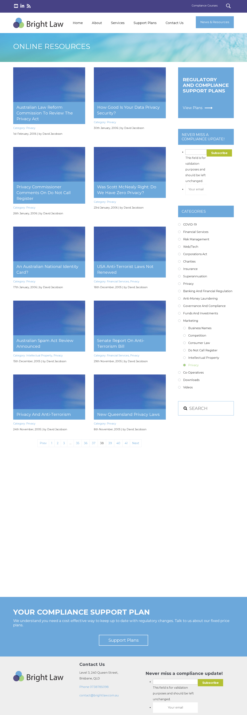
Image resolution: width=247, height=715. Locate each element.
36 (85, 443)
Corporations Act (195, 254)
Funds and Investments (200, 313)
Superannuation (195, 276)
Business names (199, 328)
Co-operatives (193, 372)
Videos (188, 387)
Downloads (191, 380)
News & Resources (214, 22)
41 (126, 443)
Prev (43, 443)
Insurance (190, 269)
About (97, 23)
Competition (197, 335)
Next (135, 443)
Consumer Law (199, 343)
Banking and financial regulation (207, 291)
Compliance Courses (205, 5)
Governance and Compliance (204, 306)
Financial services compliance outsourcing (126, 50)
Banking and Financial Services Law (125, 34)
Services (118, 23)
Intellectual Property (39, 355)
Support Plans (145, 23)
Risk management (196, 239)
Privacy (30, 128)
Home (78, 23)
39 (110, 443)
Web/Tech (190, 246)
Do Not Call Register (203, 350)
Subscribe (219, 153)
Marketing (190, 320)
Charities (189, 261)
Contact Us (175, 23)
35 (77, 443)
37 (93, 443)
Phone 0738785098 (94, 687)
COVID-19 (190, 224)
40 (118, 443)
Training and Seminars (125, 42)
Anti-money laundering (200, 298)
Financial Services (118, 281)
